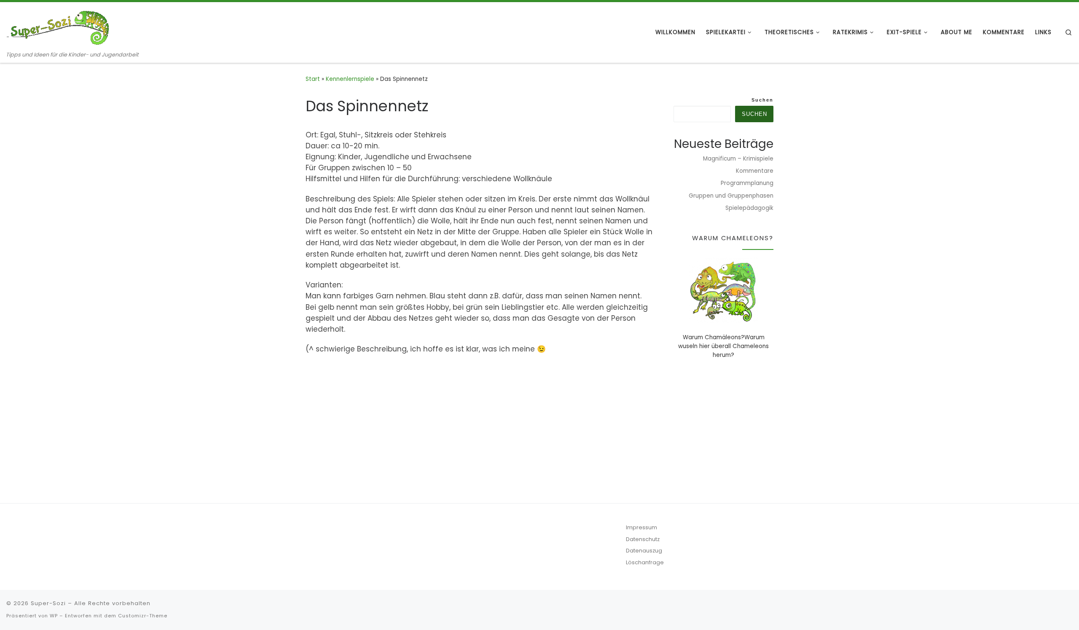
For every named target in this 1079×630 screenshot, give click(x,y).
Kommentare (754, 171)
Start (313, 79)
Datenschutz (643, 539)
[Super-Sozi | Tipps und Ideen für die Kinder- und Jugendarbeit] (59, 26)
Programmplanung (747, 183)
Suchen (762, 99)
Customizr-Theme (142, 615)
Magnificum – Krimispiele (738, 159)
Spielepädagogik (749, 208)
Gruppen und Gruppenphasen (731, 196)
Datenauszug (644, 550)
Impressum (641, 527)
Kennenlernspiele (350, 79)
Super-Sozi (48, 603)
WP (54, 615)
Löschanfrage (645, 562)
